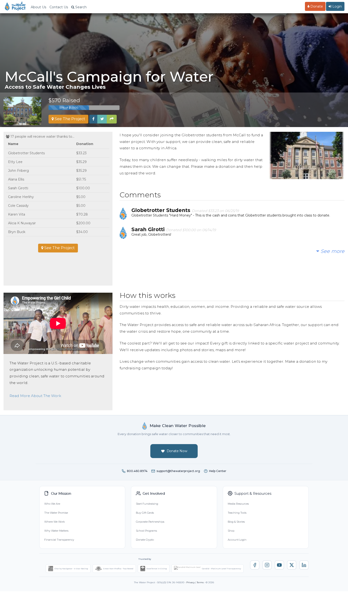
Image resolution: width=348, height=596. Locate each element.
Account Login (237, 539)
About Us (38, 7)
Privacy (190, 582)
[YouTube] (279, 565)
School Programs (146, 530)
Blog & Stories (236, 521)
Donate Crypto (145, 539)
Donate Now (177, 451)
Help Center (217, 471)
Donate (316, 6)
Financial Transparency (59, 539)
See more (331, 251)
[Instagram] (267, 565)
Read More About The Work (35, 395)
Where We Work (54, 521)
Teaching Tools (237, 512)
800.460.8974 (137, 471)
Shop (231, 530)
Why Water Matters (56, 530)
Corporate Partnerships (150, 521)
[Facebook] (254, 565)
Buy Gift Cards (145, 512)
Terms (200, 582)
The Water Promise (56, 512)
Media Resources (238, 503)
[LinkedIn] (304, 565)
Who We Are (52, 503)
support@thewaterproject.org (178, 471)
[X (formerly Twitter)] (291, 565)
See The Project (69, 119)
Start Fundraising (147, 503)
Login (336, 6)
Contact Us (58, 7)
